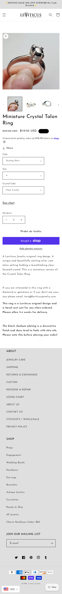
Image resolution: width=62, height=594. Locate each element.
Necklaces (12, 470)
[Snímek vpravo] (58, 104)
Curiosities (12, 500)
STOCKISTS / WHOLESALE (22, 419)
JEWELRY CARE (16, 360)
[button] (4, 14)
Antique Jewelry (15, 492)
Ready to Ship (14, 507)
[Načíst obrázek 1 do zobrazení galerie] (15, 104)
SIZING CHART (15, 397)
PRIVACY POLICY (16, 427)
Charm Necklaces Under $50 (23, 522)
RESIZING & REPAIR (18, 390)
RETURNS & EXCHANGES (22, 375)
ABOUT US (12, 404)
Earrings (11, 477)
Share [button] (9, 148)
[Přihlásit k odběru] (51, 543)
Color (5, 154)
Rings (9, 448)
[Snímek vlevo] (3, 104)
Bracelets (11, 485)
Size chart (8, 203)
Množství (7, 213)
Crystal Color (9, 184)
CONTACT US (14, 412)
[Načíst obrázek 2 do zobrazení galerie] (31, 104)
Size (5, 169)
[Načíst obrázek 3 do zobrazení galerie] (47, 104)
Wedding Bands (15, 462)
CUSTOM (11, 382)
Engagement (13, 455)
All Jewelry (12, 514)
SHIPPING (12, 367)
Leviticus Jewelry (34, 583)
